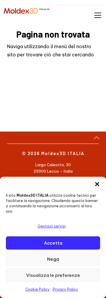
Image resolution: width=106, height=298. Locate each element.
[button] (97, 184)
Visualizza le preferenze (53, 275)
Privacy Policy (65, 289)
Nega (53, 259)
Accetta (53, 243)
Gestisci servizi (52, 226)
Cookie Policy (37, 289)
